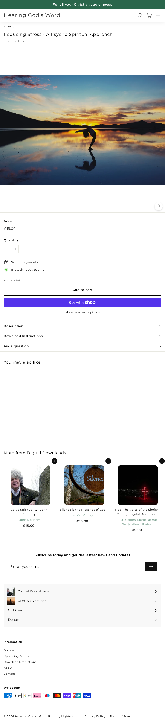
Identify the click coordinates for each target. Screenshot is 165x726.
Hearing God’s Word (32, 15)
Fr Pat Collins (14, 41)
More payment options (82, 312)
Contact (9, 673)
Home (8, 26)
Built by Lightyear (62, 716)
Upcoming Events (16, 656)
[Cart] (149, 15)
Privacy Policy (94, 716)
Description (14, 326)
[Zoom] (159, 206)
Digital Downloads (46, 452)
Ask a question (16, 346)
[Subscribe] (151, 566)
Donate (9, 650)
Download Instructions (23, 336)
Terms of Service (122, 716)
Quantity (11, 240)
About (8, 667)
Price (8, 221)
